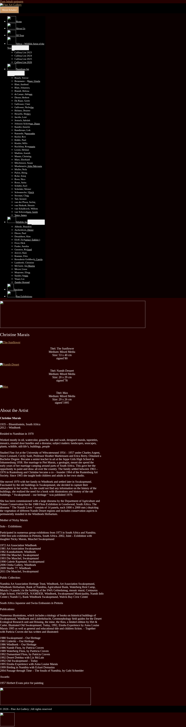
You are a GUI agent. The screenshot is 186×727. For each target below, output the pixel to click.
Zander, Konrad (22, 282)
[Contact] (7, 725)
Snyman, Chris (22, 195)
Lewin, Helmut (22, 149)
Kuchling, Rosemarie (25, 146)
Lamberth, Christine (24, 262)
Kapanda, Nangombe (25, 133)
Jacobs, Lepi (21, 117)
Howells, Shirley (23, 113)
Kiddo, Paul (20, 140)
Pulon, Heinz (21, 172)
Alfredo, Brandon (23, 226)
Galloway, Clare (22, 104)
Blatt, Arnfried (22, 84)
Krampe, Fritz (21, 256)
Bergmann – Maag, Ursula (27, 81)
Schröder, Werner (23, 189)
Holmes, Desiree (22, 110)
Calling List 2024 (23, 55)
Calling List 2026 (23, 62)
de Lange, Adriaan (23, 94)
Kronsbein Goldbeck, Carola (29, 259)
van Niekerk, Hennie (25, 205)
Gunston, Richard (23, 249)
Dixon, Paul (20, 233)
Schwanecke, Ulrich (24, 192)
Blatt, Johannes (22, 87)
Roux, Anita (20, 182)
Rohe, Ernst (20, 176)
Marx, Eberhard (22, 159)
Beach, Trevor (21, 77)
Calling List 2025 (23, 59)
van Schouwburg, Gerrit (26, 212)
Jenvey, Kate (21, 252)
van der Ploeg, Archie (25, 202)
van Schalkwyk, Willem (26, 208)
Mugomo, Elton (22, 272)
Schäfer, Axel (21, 185)
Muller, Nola (21, 169)
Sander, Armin (21, 275)
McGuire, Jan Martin (25, 265)
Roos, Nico (20, 179)
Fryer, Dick (20, 243)
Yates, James (21, 215)
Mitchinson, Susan (24, 162)
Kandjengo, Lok (23, 130)
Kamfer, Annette (22, 127)
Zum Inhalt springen (11, 1)
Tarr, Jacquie (21, 198)
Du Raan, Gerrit (22, 100)
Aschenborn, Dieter (24, 230)
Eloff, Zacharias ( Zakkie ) (27, 239)
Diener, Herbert (22, 97)
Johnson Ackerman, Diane (27, 123)
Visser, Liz (20, 279)
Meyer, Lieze (21, 269)
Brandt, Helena (22, 91)
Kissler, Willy (21, 143)
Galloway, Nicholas (24, 107)
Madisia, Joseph (22, 153)
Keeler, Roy (20, 136)
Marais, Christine (23, 156)
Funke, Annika (22, 246)
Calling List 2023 (23, 52)
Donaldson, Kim (23, 236)
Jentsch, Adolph (22, 120)
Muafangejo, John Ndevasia (28, 166)
